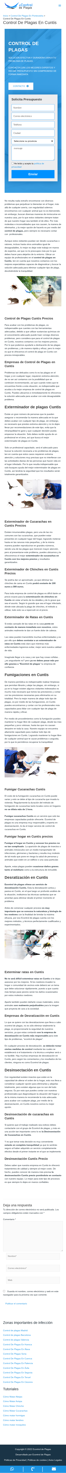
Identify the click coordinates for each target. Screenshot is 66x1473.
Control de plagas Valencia (16, 1340)
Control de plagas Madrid (15, 1330)
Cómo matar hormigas (14, 1415)
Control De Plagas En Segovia (17, 1372)
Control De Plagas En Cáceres (18, 1382)
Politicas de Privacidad (15, 1460)
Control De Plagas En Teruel (17, 1377)
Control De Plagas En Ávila (16, 1368)
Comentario (9, 1219)
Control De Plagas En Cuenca (17, 1358)
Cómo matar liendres (13, 1420)
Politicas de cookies (37, 1460)
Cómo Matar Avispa (12, 1401)
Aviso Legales (55, 1460)
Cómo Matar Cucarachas (15, 1411)
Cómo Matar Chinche (13, 1406)
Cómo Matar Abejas (12, 1397)
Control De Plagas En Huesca (17, 1344)
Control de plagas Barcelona (17, 1335)
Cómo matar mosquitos (14, 1425)
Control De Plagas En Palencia (18, 1363)
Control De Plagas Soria (14, 1354)
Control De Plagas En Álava (16, 1349)
